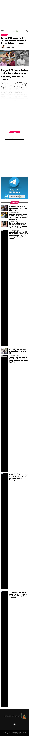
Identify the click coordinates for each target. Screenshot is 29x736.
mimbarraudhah (10, 47)
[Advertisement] (14, 14)
